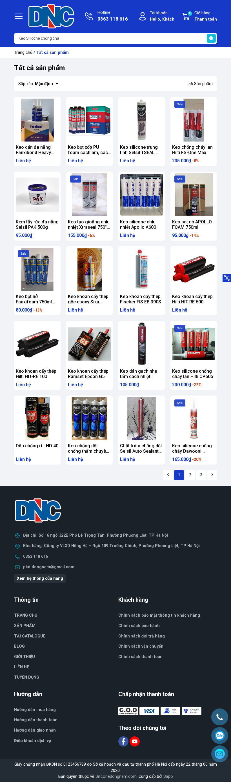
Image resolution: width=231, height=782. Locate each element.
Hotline (112, 16)
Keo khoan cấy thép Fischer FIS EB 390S (140, 299)
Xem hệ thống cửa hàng (40, 578)
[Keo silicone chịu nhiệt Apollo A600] (141, 194)
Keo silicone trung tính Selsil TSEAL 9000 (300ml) (139, 153)
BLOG (19, 646)
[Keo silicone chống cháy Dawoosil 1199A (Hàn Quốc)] (193, 418)
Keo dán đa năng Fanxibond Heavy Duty (33, 153)
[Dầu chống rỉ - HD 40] (37, 418)
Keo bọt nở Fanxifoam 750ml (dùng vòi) (34, 302)
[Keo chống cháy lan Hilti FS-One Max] (193, 120)
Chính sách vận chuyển (140, 646)
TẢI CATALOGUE (30, 636)
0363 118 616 (35, 556)
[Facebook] (124, 741)
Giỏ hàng (203, 16)
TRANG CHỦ (25, 615)
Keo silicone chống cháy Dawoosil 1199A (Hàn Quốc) (192, 451)
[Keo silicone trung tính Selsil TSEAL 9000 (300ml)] (141, 120)
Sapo (168, 776)
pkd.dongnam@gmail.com (48, 567)
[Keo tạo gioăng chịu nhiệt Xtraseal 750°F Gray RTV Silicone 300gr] (89, 194)
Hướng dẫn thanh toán (35, 719)
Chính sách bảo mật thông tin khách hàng (159, 615)
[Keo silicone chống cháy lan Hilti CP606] (193, 344)
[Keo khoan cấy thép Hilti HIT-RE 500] (193, 269)
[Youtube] (135, 741)
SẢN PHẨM (24, 625)
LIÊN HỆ (21, 667)
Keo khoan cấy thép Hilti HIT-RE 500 (192, 299)
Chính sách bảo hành (139, 625)
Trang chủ (23, 52)
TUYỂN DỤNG (26, 677)
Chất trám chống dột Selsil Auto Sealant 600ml (141, 451)
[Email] (219, 753)
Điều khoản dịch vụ (32, 740)
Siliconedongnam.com (116, 776)
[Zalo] (219, 735)
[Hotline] (219, 717)
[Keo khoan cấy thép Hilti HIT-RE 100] (37, 344)
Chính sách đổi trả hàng (141, 636)
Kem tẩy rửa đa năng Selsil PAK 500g (37, 224)
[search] (211, 38)
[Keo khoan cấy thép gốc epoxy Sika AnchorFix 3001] (89, 269)
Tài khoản (162, 16)
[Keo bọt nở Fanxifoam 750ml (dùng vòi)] (37, 269)
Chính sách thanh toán (140, 656)
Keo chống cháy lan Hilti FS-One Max (192, 150)
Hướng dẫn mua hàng (35, 709)
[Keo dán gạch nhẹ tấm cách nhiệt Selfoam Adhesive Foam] (141, 344)
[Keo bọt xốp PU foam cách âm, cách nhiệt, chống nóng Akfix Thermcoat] (89, 120)
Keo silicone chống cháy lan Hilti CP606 (192, 373)
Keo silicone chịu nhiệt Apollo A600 (138, 224)
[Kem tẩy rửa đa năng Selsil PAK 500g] (37, 194)
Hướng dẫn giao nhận (35, 730)
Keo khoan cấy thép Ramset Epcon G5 (88, 373)
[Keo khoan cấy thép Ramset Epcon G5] (89, 344)
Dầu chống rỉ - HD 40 (37, 445)
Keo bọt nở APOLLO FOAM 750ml (192, 224)
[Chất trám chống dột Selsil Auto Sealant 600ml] (141, 418)
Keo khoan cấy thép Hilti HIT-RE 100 (36, 373)
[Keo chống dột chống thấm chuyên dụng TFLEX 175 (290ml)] (89, 418)
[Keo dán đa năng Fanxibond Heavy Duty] (37, 120)
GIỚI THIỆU (24, 656)
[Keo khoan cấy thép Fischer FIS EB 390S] (141, 269)
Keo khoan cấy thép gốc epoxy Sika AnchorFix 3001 (88, 302)
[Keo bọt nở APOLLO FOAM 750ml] (193, 194)
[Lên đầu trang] (222, 769)
